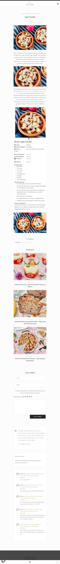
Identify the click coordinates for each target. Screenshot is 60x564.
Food (37, 13)
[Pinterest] (33, 558)
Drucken (31, 138)
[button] (3, 560)
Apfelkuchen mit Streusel (27, 91)
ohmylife (22, 524)
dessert (24, 242)
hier (27, 462)
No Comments (30, 239)
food (27, 242)
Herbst (29, 242)
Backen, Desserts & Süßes (28, 13)
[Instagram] (30, 558)
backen (21, 242)
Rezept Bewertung (18, 396)
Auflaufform (22, 209)
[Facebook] (26, 558)
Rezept (32, 242)
